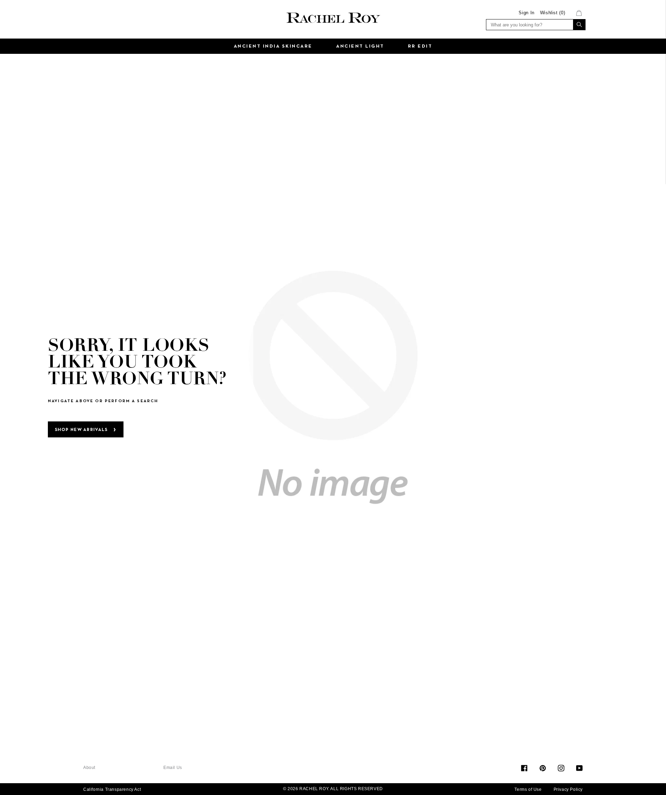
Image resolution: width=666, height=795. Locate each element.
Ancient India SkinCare (273, 46)
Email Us (172, 767)
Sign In (527, 12)
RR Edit (420, 46)
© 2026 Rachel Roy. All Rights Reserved (333, 788)
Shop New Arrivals (81, 430)
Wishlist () (552, 12)
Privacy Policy (568, 789)
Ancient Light (360, 46)
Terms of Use (527, 789)
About (89, 767)
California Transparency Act (112, 789)
